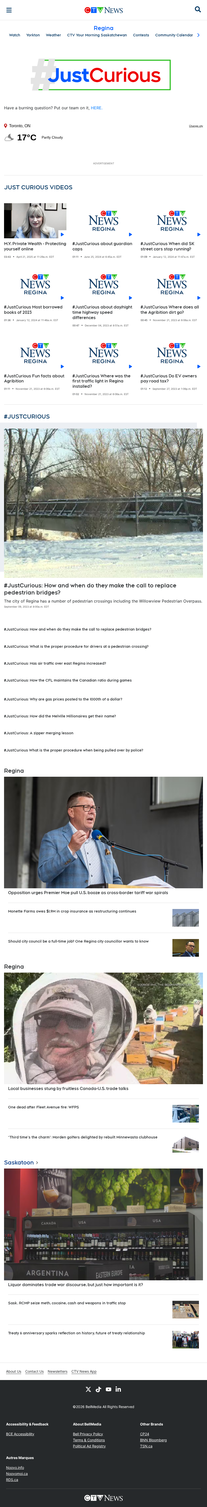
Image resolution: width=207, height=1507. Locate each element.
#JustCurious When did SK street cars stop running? (167, 246)
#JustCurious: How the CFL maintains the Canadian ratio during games (68, 680)
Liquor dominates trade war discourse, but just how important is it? (75, 1284)
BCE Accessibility (20, 1434)
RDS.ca (12, 1479)
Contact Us (34, 1371)
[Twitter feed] (88, 1389)
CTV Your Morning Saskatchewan (97, 35)
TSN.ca (146, 1446)
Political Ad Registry (89, 1446)
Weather (53, 35)
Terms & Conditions (89, 1440)
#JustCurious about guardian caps (102, 246)
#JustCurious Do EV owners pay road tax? (169, 379)
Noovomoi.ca (17, 1473)
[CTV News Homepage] (104, 10)
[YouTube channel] (109, 1389)
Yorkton (33, 35)
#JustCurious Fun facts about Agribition (34, 379)
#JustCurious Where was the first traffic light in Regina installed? (101, 381)
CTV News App (84, 1371)
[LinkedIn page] (119, 1389)
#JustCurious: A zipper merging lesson (38, 733)
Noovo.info (15, 1467)
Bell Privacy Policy (88, 1434)
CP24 (144, 1434)
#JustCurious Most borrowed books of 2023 (33, 310)
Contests (141, 35)
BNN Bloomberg (153, 1440)
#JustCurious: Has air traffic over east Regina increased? (55, 663)
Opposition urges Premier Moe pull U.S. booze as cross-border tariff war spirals (88, 892)
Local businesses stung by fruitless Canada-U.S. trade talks (68, 1088)
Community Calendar (174, 35)
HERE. (96, 107)
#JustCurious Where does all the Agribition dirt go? (170, 310)
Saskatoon (19, 1162)
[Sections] (9, 10)
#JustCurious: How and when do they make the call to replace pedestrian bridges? (77, 629)
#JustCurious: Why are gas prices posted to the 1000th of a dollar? (63, 699)
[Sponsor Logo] (103, 75)
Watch (14, 35)
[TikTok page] (98, 1389)
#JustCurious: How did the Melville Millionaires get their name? (60, 716)
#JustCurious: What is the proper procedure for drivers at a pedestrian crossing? (76, 646)
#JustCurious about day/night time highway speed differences (102, 312)
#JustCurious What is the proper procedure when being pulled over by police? (73, 750)
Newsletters (57, 1371)
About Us (13, 1371)
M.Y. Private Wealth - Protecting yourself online (35, 246)
